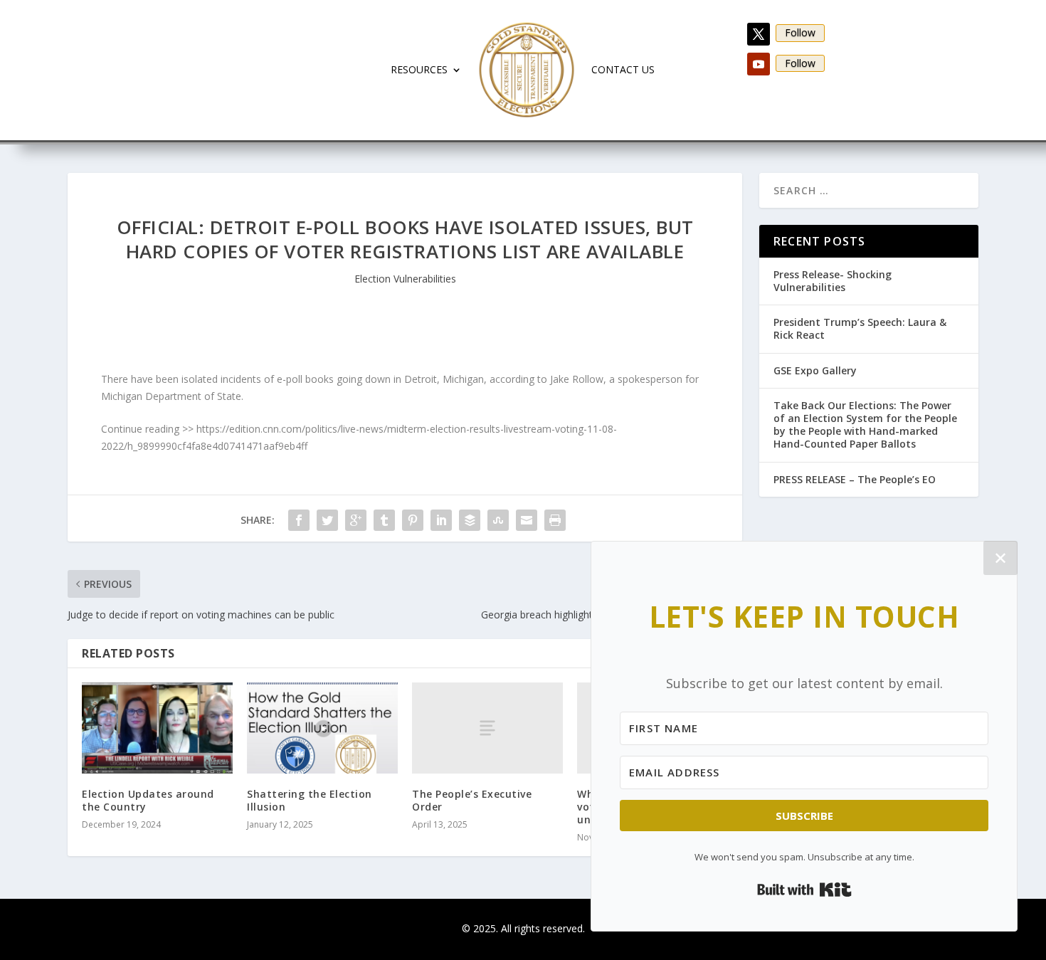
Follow (800, 32)
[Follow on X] (758, 34)
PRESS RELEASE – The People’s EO (854, 479)
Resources (419, 69)
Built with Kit (804, 889)
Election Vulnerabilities (405, 278)
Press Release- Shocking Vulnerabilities (832, 281)
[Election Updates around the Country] (157, 727)
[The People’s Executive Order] (487, 727)
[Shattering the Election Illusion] (322, 727)
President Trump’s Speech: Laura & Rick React (859, 328)
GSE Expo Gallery (815, 370)
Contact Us (623, 69)
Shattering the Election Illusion (309, 800)
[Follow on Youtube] (758, 64)
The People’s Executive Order (472, 800)
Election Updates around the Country (148, 800)
